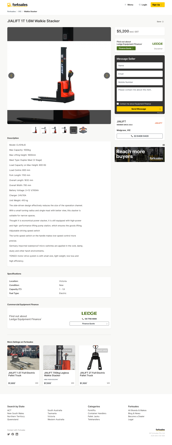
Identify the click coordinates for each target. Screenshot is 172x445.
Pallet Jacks (93, 416)
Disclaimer (158, 49)
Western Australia (56, 419)
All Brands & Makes (137, 410)
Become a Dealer (136, 416)
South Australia (55, 410)
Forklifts (92, 410)
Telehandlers (94, 419)
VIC (20, 11)
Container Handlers (97, 413)
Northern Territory (16, 416)
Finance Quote (88, 323)
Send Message (138, 109)
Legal (130, 419)
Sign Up (156, 4)
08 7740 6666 (91, 319)
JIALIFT (121, 121)
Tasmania (52, 413)
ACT (9, 410)
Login (144, 4)
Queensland (12, 419)
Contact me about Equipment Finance (135, 104)
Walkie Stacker (30, 11)
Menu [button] (130, 4)
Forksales (11, 11)
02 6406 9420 (141, 136)
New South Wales (15, 413)
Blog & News (134, 413)
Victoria (51, 416)
